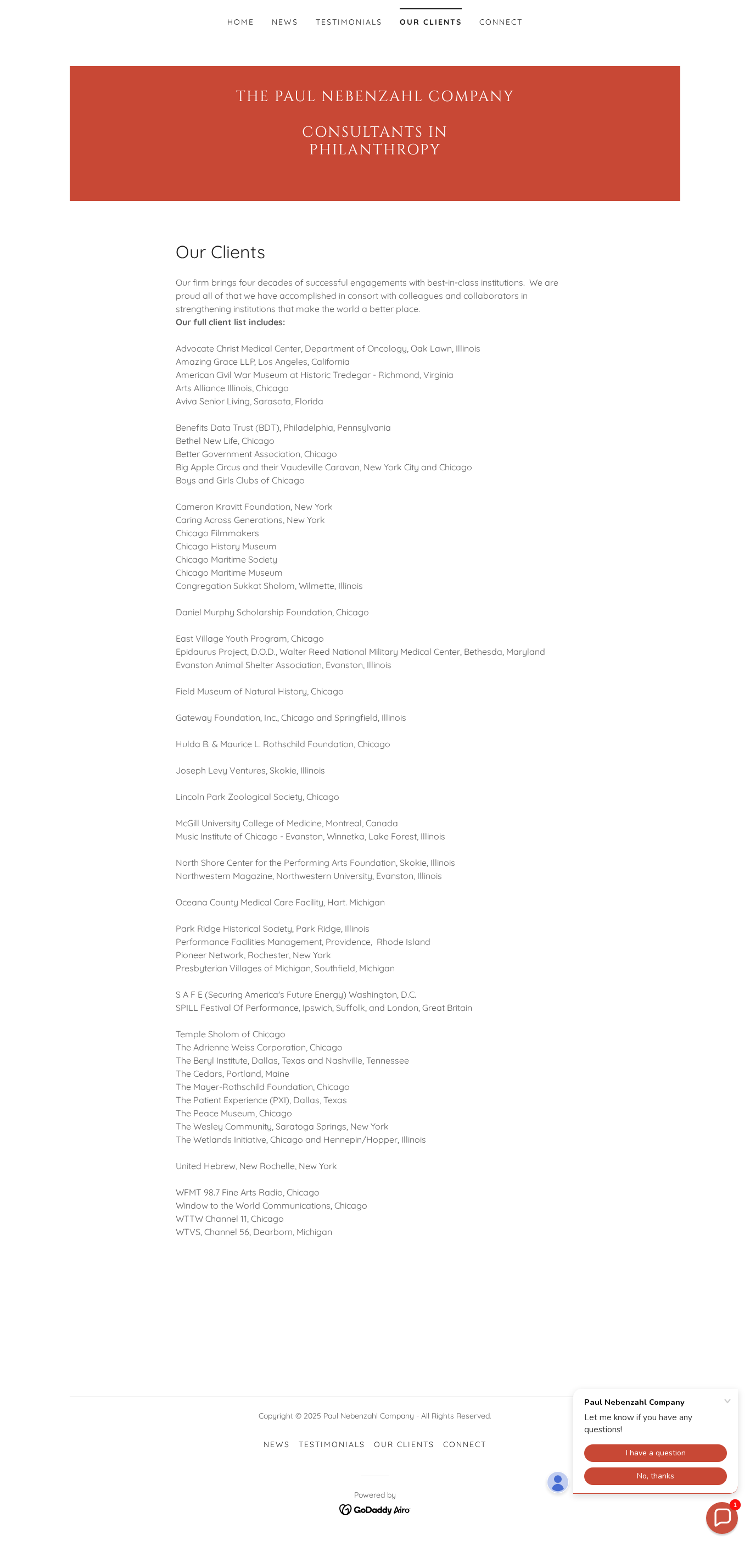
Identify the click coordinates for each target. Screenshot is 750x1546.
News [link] (285, 22)
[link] (375, 151)
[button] (722, 1518)
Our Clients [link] (431, 22)
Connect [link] (501, 22)
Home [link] (240, 22)
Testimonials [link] (349, 22)
